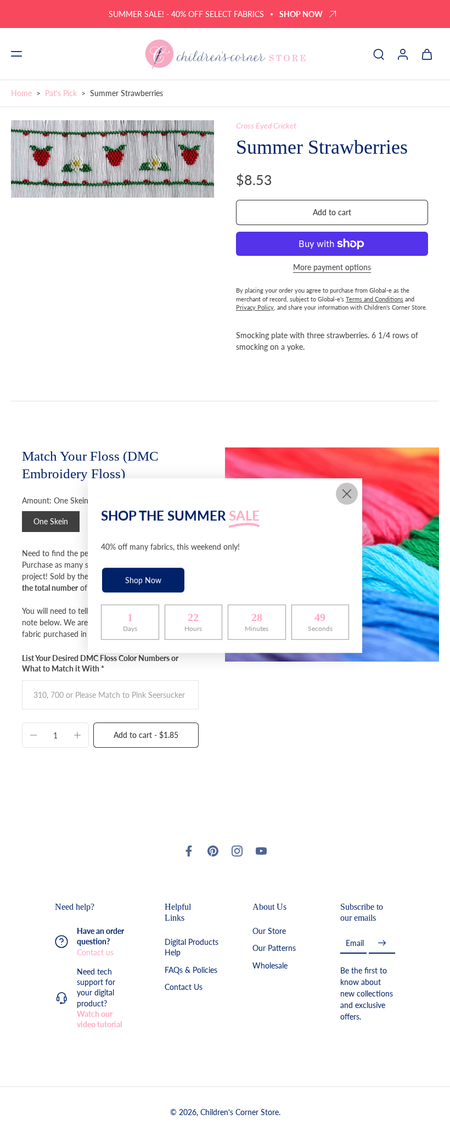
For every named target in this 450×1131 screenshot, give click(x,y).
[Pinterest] (213, 851)
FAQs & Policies (191, 970)
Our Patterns (274, 948)
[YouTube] (261, 851)
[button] (16, 54)
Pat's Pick (61, 93)
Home (21, 93)
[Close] (347, 494)
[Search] (379, 54)
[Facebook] (189, 851)
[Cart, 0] (427, 54)
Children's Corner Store (239, 1112)
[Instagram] (237, 851)
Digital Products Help (191, 948)
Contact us (95, 952)
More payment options (332, 268)
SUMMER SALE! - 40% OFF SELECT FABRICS (186, 14)
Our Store (269, 931)
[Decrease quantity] (33, 735)
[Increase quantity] (77, 735)
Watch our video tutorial (99, 1019)
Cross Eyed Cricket (266, 125)
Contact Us (184, 987)
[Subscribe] (382, 943)
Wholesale (270, 965)
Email (355, 943)
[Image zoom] (112, 159)
